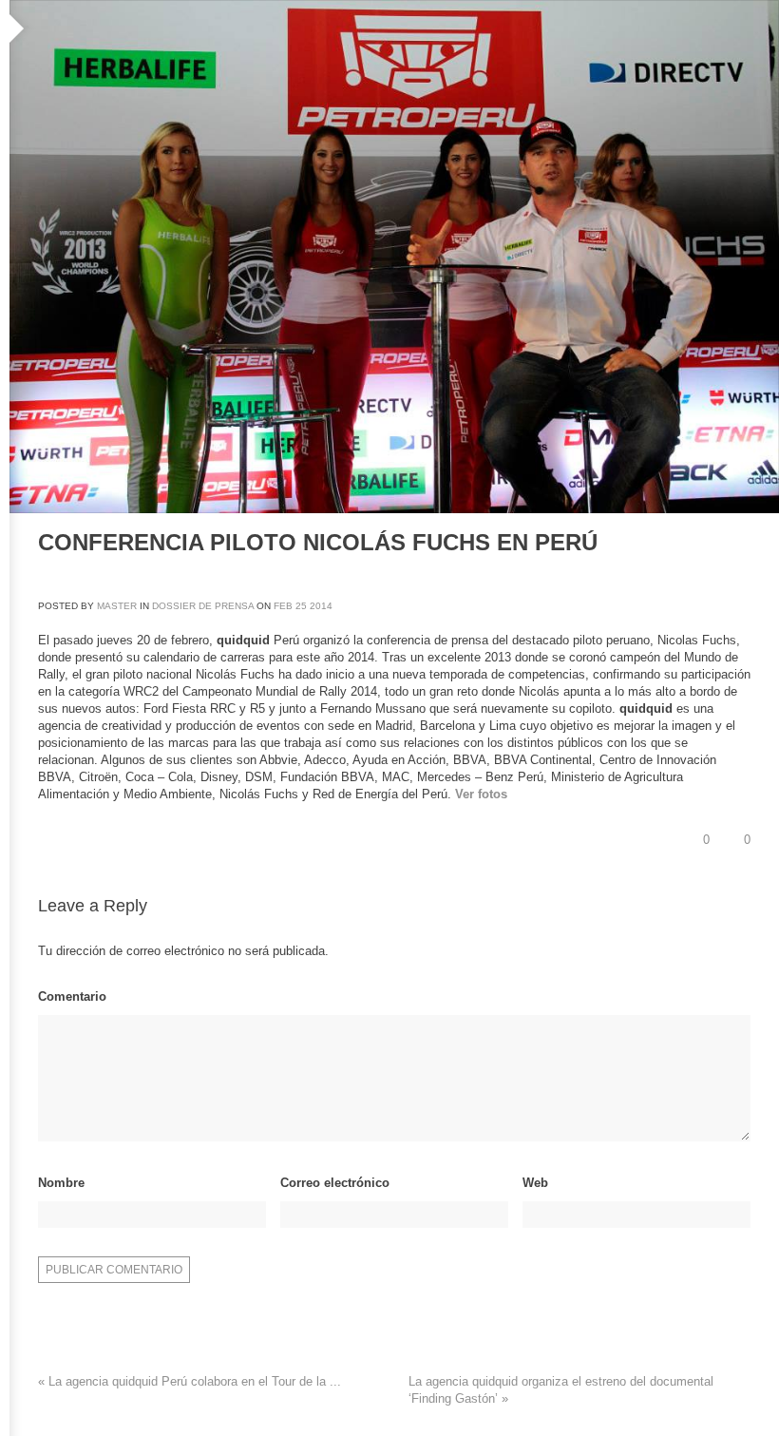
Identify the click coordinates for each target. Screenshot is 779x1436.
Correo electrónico (335, 1183)
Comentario (72, 996)
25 (301, 606)
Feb (283, 606)
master (117, 606)
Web (535, 1183)
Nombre (61, 1183)
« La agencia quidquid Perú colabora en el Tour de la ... (189, 1381)
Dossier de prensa (203, 606)
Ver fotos (481, 794)
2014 (321, 606)
